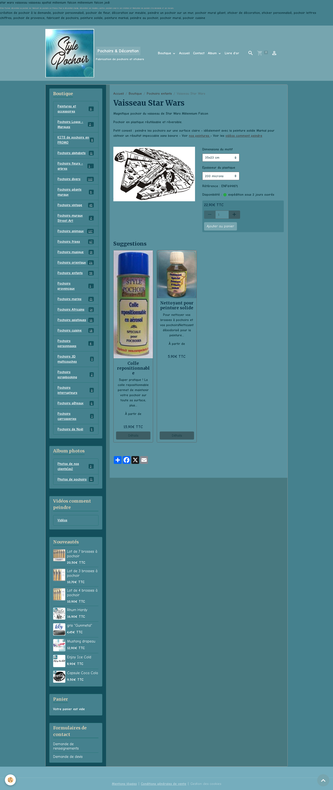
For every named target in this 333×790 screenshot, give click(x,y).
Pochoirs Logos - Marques (76, 124)
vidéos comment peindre (243, 136)
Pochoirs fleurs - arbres (75, 166)
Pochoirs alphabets (75, 153)
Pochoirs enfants (159, 94)
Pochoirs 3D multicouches (75, 359)
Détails (133, 435)
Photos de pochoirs (75, 479)
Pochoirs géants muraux (75, 192)
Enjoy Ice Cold (79, 657)
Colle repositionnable (133, 368)
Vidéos (62, 520)
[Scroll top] (323, 780)
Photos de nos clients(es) (75, 466)
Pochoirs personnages (75, 343)
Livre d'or (232, 53)
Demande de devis (68, 756)
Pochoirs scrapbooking (75, 374)
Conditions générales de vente (163, 784)
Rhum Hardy (77, 610)
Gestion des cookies (205, 784)
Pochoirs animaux (75, 231)
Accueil (184, 53)
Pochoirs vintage (75, 205)
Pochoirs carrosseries (75, 416)
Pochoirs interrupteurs (75, 390)
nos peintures (199, 136)
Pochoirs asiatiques (75, 320)
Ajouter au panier (220, 226)
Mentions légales (124, 784)
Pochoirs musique (75, 252)
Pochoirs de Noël (75, 429)
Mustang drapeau (81, 641)
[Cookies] (10, 779)
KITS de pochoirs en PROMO (75, 140)
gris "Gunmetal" (79, 625)
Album (213, 53)
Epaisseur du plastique (218, 167)
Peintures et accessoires (75, 108)
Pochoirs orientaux (75, 262)
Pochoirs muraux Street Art (75, 218)
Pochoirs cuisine (75, 330)
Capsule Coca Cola (82, 673)
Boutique (165, 53)
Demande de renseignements (66, 746)
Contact (199, 53)
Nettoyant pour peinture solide (177, 305)
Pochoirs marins (75, 299)
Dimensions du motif (217, 149)
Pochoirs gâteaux (75, 403)
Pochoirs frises (75, 241)
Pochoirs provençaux (75, 286)
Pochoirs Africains (75, 309)
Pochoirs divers (75, 179)
